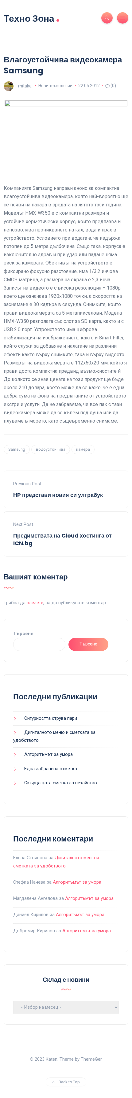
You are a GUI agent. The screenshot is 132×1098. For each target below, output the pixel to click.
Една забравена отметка (50, 768)
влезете (35, 602)
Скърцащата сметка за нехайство (60, 783)
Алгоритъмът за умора (48, 754)
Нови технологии (55, 85)
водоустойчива (50, 449)
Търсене (23, 633)
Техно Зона (32, 18)
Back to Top (69, 1082)
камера (83, 449)
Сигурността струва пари (50, 718)
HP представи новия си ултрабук (58, 495)
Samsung (16, 449)
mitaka (25, 85)
